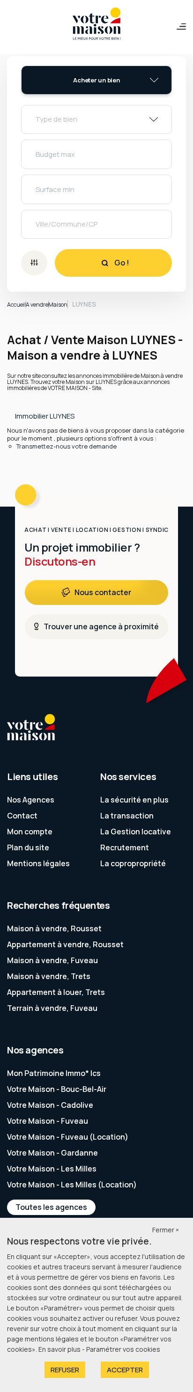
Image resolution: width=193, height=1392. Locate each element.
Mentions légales (38, 863)
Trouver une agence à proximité (101, 626)
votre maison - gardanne (52, 1153)
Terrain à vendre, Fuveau (52, 1008)
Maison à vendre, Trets (48, 976)
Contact (22, 815)
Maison (57, 305)
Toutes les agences (51, 1207)
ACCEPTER (125, 1370)
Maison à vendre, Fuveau (52, 960)
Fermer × (165, 1229)
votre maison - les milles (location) (72, 1184)
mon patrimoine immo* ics (54, 1073)
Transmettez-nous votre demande (66, 446)
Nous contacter (102, 592)
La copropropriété (133, 863)
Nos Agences (30, 800)
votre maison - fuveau (47, 1121)
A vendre (37, 305)
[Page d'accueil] (96, 24)
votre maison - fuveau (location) (67, 1137)
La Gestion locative (135, 831)
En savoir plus (60, 1349)
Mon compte (29, 831)
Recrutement (124, 847)
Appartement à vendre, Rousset (65, 944)
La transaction (127, 815)
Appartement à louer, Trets (56, 992)
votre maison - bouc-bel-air (56, 1089)
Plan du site (28, 847)
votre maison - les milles (51, 1169)
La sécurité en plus (134, 800)
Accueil (16, 305)
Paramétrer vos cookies (123, 1349)
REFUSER (65, 1370)
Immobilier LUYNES (44, 416)
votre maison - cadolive (50, 1105)
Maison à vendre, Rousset (54, 928)
